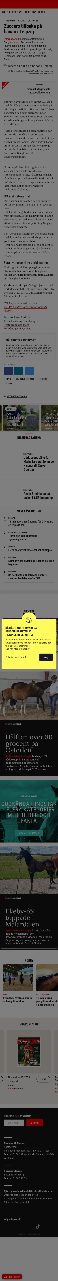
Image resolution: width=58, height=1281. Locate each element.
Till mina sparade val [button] (16, 657)
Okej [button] (46, 657)
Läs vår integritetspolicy (17, 649)
